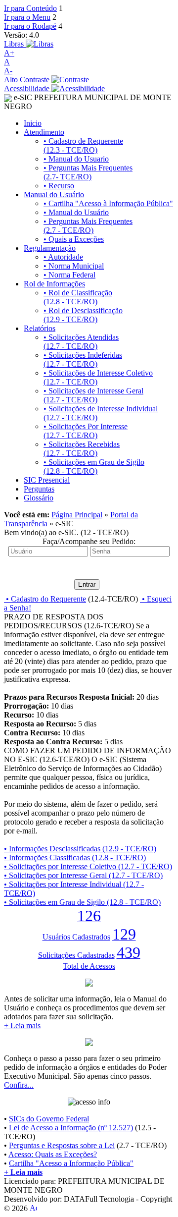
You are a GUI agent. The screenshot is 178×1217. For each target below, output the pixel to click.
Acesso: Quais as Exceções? (52, 1154)
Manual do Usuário (54, 194)
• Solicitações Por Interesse (86, 431)
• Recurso (59, 185)
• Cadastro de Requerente (83, 145)
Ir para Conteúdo (30, 8)
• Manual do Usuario (76, 159)
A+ (9, 53)
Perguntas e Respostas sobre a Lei (62, 1145)
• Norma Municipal (74, 266)
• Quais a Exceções (74, 239)
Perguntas (39, 489)
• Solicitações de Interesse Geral (93, 395)
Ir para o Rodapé (30, 26)
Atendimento (44, 132)
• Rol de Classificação (78, 297)
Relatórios (39, 328)
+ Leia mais (22, 1025)
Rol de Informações (54, 283)
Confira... (19, 1085)
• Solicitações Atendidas (81, 341)
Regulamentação (50, 248)
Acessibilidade (27, 88)
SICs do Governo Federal (49, 1118)
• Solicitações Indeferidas (83, 359)
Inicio (33, 123)
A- (8, 70)
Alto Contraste (27, 79)
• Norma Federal (69, 275)
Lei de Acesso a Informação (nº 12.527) (71, 1127)
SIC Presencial (47, 480)
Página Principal (76, 514)
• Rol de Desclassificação (83, 315)
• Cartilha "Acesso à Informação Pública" (108, 203)
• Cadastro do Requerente (45, 599)
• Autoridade (63, 257)
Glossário (38, 498)
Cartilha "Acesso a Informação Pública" (71, 1163)
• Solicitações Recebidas (82, 448)
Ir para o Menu (27, 17)
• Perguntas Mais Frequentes (88, 172)
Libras (15, 44)
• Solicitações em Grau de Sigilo (94, 466)
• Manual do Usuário (76, 212)
